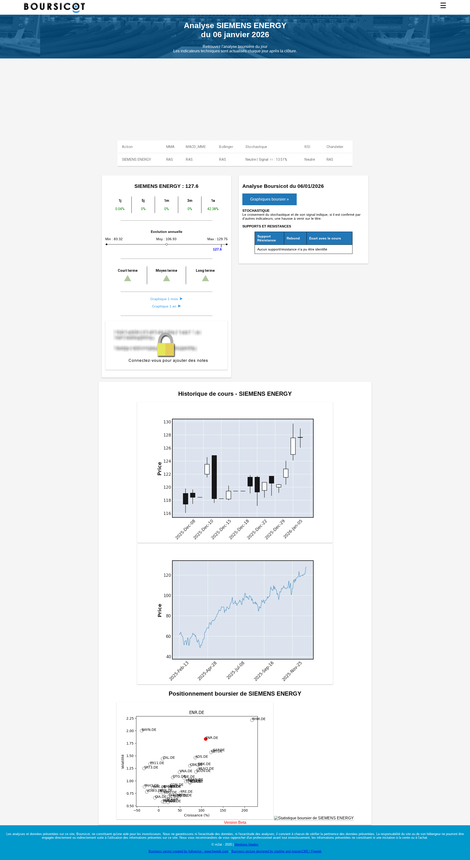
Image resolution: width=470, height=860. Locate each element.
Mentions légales (246, 844)
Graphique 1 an (164, 306)
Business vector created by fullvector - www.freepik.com (188, 851)
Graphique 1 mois (164, 299)
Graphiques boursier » (269, 199)
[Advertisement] (235, 95)
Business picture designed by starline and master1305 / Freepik (276, 851)
